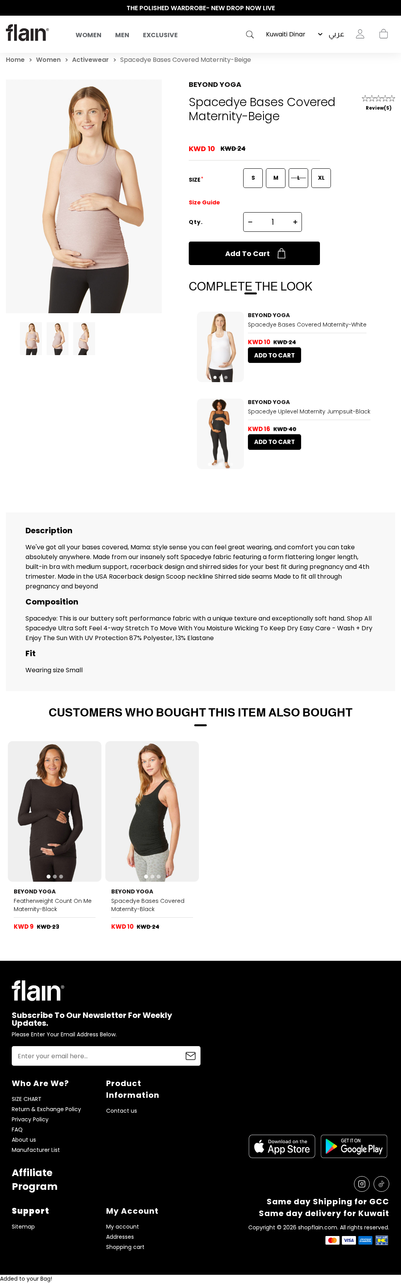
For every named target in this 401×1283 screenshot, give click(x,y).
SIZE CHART (27, 1099)
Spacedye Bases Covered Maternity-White (307, 324)
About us (24, 1140)
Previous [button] (10, 8)
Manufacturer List (36, 1150)
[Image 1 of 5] (220, 434)
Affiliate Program (35, 1179)
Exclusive (160, 35)
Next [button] (391, 8)
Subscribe (190, 1056)
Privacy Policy (30, 1119)
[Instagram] (362, 1184)
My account (122, 1227)
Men (122, 35)
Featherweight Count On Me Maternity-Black (53, 905)
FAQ (17, 1129)
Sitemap (23, 1227)
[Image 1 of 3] (220, 347)
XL (321, 178)
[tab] (215, 377)
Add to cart (247, 253)
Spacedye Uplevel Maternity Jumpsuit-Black (309, 411)
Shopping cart (383, 34)
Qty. (196, 222)
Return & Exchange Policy (46, 1109)
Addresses (120, 1237)
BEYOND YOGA (215, 84)
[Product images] (220, 347)
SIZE (195, 180)
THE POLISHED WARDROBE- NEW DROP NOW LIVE (200, 8)
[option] (200, 8)
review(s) (379, 108)
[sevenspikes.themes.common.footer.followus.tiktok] (381, 1184)
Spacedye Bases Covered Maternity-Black (147, 905)
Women (88, 35)
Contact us (121, 1111)
